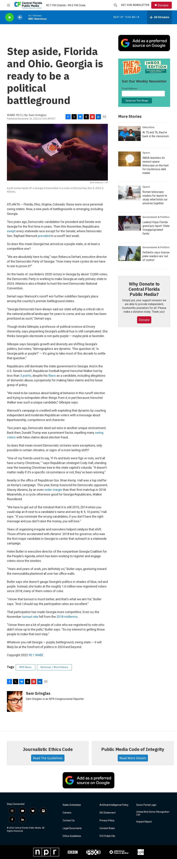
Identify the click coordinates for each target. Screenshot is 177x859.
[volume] (20, 17)
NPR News (25, 667)
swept (11, 231)
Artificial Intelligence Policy (114, 805)
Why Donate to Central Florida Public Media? (144, 289)
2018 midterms (67, 616)
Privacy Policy (107, 820)
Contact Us (69, 820)
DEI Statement (107, 812)
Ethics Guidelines (72, 836)
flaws (52, 375)
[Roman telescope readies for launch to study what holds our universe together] (129, 193)
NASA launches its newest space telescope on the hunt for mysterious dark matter (155, 165)
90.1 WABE (36, 655)
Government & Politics (156, 217)
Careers (67, 812)
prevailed (44, 236)
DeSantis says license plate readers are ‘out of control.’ (156, 256)
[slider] (25, 17)
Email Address (130, 88)
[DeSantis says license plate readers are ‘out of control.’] (129, 253)
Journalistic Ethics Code (48, 749)
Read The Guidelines (48, 758)
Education (148, 127)
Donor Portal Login (146, 805)
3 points (25, 375)
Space (146, 152)
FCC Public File (107, 836)
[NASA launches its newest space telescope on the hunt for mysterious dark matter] (129, 158)
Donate (163, 5)
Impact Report (144, 821)
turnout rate (30, 616)
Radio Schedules (72, 805)
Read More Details (132, 758)
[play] (9, 17)
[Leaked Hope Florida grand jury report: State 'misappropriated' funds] (129, 223)
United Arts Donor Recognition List (152, 813)
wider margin (53, 489)
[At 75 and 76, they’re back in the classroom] (129, 133)
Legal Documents (72, 828)
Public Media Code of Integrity (132, 749)
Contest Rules (107, 828)
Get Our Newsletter (135, 5)
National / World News (54, 667)
